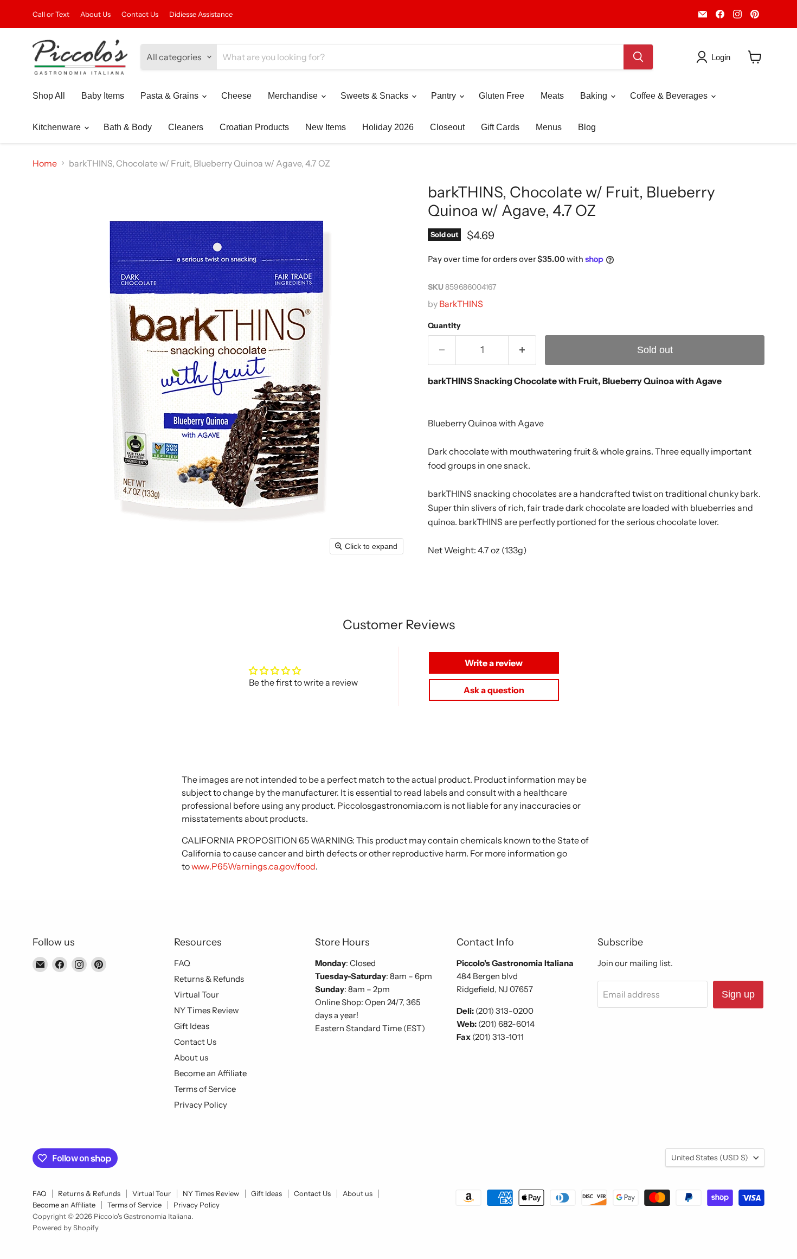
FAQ (182, 963)
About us (191, 1057)
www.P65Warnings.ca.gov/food (253, 866)
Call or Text (51, 14)
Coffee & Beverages (670, 95)
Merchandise (294, 95)
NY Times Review (206, 1010)
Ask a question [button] (494, 690)
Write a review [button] (494, 662)
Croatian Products (254, 127)
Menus (549, 127)
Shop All (49, 95)
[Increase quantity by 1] (522, 350)
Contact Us (139, 14)
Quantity (444, 325)
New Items (325, 127)
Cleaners (185, 127)
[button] (715, 56)
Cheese (236, 95)
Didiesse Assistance (201, 14)
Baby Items (102, 95)
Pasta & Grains (170, 95)
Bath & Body (128, 127)
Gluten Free (501, 95)
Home (45, 163)
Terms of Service (205, 1089)
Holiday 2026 (388, 127)
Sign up (738, 994)
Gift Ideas (191, 1026)
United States (709, 1157)
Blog (587, 127)
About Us (95, 14)
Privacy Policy (200, 1105)
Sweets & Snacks (375, 95)
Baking (594, 95)
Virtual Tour (196, 994)
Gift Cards (500, 127)
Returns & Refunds (209, 979)
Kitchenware (58, 127)
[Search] (638, 56)
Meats (552, 95)
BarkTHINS (461, 303)
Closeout (447, 127)
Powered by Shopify (66, 1227)
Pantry (444, 95)
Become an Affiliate (210, 1073)
